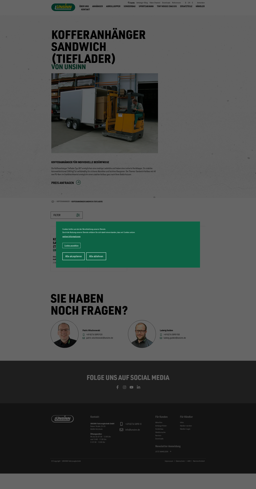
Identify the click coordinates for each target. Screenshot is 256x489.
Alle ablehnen (96, 256)
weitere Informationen (71, 236)
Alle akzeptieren (73, 256)
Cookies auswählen (71, 245)
